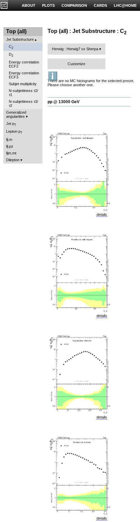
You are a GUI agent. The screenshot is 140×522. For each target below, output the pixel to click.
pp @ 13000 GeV (64, 101)
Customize (76, 64)
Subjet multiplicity (23, 84)
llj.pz (9, 146)
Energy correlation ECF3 (24, 75)
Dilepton (12, 160)
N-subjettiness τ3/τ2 (23, 103)
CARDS (100, 5)
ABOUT (28, 5)
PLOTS (48, 5)
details (102, 214)
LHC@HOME (125, 5)
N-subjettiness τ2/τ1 (23, 93)
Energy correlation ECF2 (24, 64)
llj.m (9, 139)
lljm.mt (11, 153)
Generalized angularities (16, 114)
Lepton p (14, 131)
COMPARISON (74, 5)
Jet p (11, 124)
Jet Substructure (20, 39)
